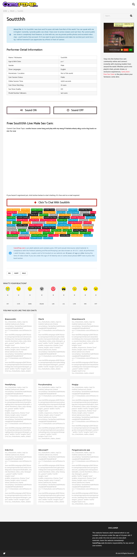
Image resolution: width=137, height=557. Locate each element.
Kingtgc (75, 384)
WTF (96, 304)
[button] (133, 4)
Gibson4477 (43, 450)
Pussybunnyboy (45, 384)
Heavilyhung (10, 384)
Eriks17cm (9, 450)
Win (85, 304)
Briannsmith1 (10, 319)
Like (53, 304)
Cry (8, 304)
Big (9, 273)
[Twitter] (4, 553)
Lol (64, 304)
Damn (29, 304)
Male (24, 273)
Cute (18, 304)
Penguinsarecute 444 (81, 450)
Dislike (42, 304)
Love (74, 304)
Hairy (16, 273)
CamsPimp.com (19, 248)
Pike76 (41, 319)
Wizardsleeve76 (78, 319)
